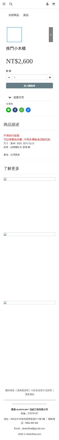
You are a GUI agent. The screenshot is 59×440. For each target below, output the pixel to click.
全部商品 (14, 15)
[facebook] (15, 109)
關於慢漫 (9, 390)
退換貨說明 (23, 390)
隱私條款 (29, 394)
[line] (8, 109)
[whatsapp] (21, 109)
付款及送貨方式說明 (41, 390)
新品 (26, 15)
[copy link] (28, 109)
